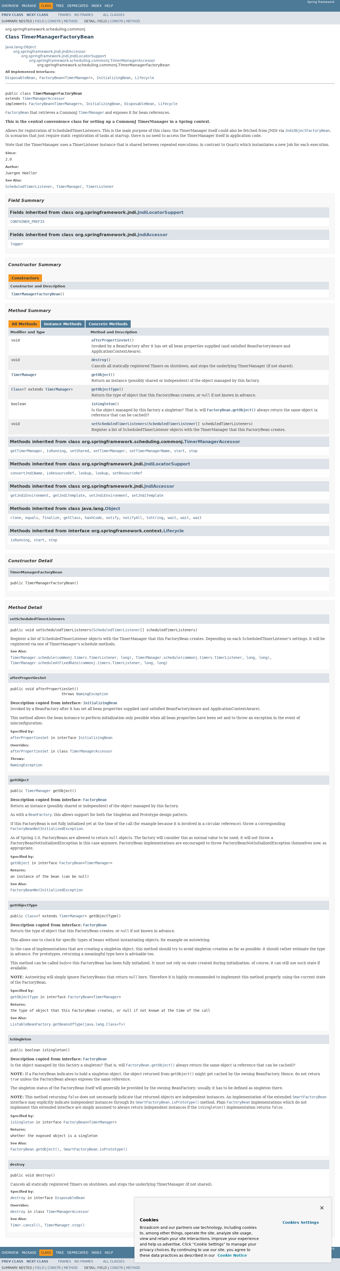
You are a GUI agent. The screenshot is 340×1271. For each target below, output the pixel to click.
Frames (64, 15)
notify (112, 518)
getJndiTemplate (69, 495)
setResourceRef (127, 473)
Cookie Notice (231, 1255)
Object (112, 508)
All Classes (114, 15)
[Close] (322, 1208)
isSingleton (103, 404)
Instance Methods (63, 324)
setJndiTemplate (147, 495)
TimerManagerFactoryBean (35, 294)
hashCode (93, 518)
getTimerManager (26, 451)
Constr (54, 21)
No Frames (83, 15)
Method (71, 21)
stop (193, 451)
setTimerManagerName (149, 451)
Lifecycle (144, 78)
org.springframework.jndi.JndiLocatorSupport (63, 56)
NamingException (92, 694)
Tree (60, 6)
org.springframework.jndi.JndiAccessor (49, 51)
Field (39, 21)
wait (172, 518)
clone (15, 518)
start (179, 451)
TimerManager (77, 78)
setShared (79, 451)
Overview (10, 6)
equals (31, 518)
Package (29, 6)
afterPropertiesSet (110, 340)
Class (16, 389)
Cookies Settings (301, 1222)
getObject (100, 375)
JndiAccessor (153, 234)
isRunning (56, 451)
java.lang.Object (20, 47)
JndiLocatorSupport (161, 212)
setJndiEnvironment (108, 495)
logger (16, 244)
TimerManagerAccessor (43, 98)
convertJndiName (26, 473)
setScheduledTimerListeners (119, 424)
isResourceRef (60, 473)
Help (109, 6)
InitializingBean (114, 78)
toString (154, 518)
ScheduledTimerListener (172, 424)
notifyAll (132, 518)
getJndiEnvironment (29, 495)
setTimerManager (109, 451)
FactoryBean (51, 78)
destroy (98, 360)
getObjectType (105, 389)
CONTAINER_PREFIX (27, 221)
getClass (71, 518)
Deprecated (77, 6)
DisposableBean (20, 78)
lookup (84, 473)
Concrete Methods (108, 324)
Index (96, 6)
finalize (50, 518)
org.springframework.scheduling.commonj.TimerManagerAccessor (92, 60)
